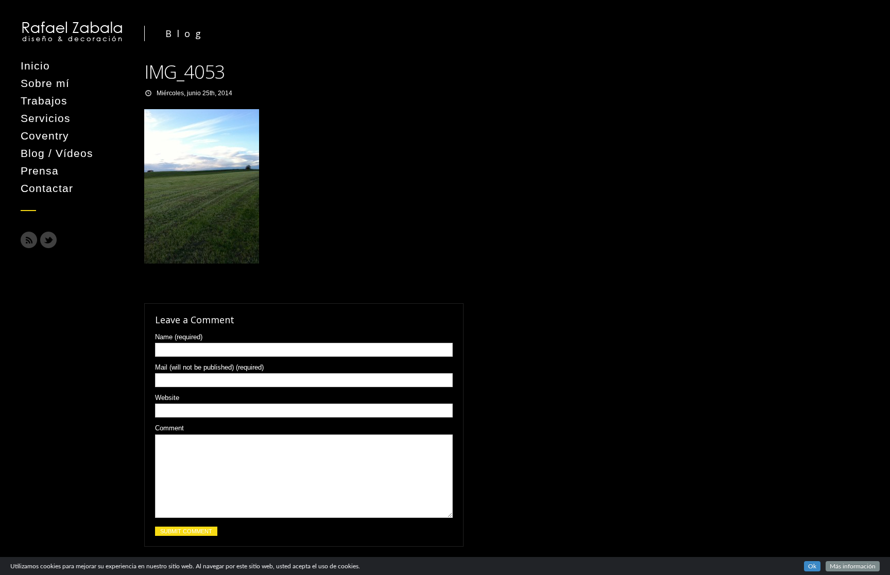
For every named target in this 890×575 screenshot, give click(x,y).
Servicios (46, 118)
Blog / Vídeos (57, 153)
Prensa (40, 171)
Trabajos (44, 101)
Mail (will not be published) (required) (209, 367)
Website (167, 398)
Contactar (47, 188)
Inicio (35, 66)
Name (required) (178, 337)
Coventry (45, 136)
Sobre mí (45, 83)
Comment (169, 428)
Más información (853, 566)
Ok (812, 566)
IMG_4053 (184, 71)
